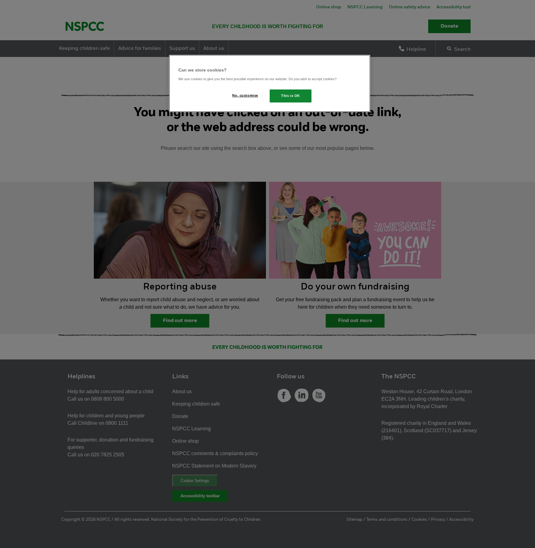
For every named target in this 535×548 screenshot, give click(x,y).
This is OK (290, 96)
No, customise (245, 95)
